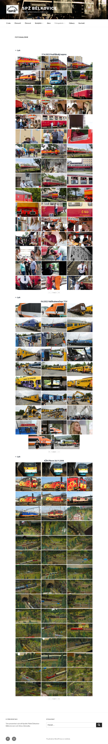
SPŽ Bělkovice (39, 8)
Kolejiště (38, 23)
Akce (49, 23)
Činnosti (18, 23)
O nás (8, 23)
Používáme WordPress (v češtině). (58, 739)
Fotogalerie (59, 23)
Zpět (18, 50)
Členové (28, 23)
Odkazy (72, 23)
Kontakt (82, 23)
